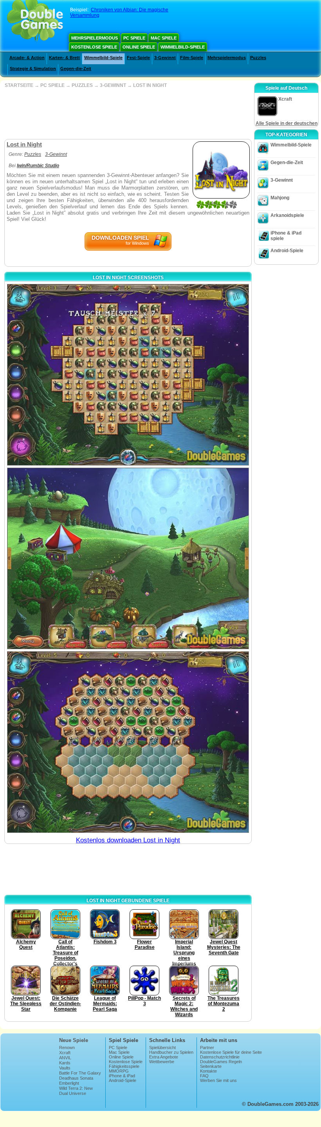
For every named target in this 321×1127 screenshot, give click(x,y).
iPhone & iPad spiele (286, 235)
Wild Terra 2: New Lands (76, 1090)
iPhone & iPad (122, 1075)
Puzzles (258, 57)
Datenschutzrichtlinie (220, 1057)
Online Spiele (139, 47)
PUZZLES (82, 85)
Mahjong (280, 197)
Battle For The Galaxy (80, 1073)
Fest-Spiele (138, 57)
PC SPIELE (52, 85)
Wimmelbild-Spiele (182, 47)
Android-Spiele (287, 250)
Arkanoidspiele (287, 215)
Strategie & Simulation (33, 68)
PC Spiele (134, 38)
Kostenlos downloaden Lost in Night (128, 840)
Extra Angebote (163, 1057)
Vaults (64, 1068)
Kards (64, 1062)
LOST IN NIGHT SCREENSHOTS (128, 277)
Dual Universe (72, 1093)
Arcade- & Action (27, 57)
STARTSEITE (19, 85)
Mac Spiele (164, 38)
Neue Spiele (73, 1040)
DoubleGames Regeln (221, 1061)
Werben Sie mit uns (218, 1080)
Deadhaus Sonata (76, 1078)
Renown (67, 1047)
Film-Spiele (191, 57)
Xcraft (64, 1052)
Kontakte (208, 1071)
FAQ (204, 1075)
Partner (207, 1047)
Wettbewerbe (161, 1061)
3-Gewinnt (165, 57)
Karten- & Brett (64, 57)
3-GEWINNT (113, 85)
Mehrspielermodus (94, 38)
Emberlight (69, 1083)
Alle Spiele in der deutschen (286, 123)
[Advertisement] (127, 113)
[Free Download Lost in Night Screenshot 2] (128, 558)
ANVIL (65, 1057)
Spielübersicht (162, 1047)
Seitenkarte (211, 1066)
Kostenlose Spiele (94, 47)
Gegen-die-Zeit (75, 68)
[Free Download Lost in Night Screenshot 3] (128, 742)
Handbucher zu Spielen (171, 1052)
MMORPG (119, 1071)
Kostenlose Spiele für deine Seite (231, 1052)
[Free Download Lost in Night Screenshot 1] (128, 375)
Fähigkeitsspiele (124, 1066)
